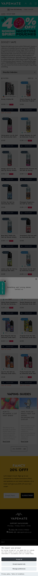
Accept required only (19, 564)
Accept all (19, 559)
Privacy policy (5, 574)
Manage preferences (19, 569)
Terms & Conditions (17, 574)
